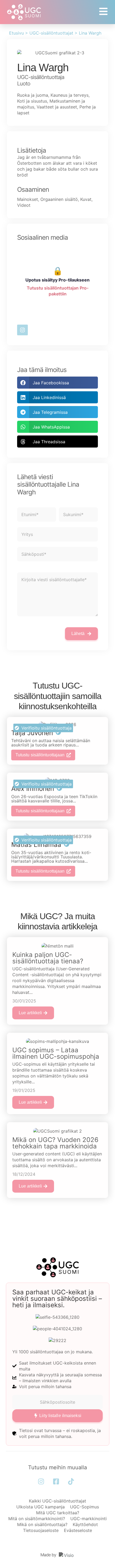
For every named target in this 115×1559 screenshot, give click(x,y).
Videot (23, 205)
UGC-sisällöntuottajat (51, 33)
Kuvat (85, 199)
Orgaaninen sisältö (59, 199)
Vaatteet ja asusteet (57, 107)
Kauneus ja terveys (70, 95)
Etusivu (16, 33)
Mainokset (27, 199)
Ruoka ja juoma (32, 95)
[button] (57, 383)
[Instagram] (22, 330)
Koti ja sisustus (32, 101)
